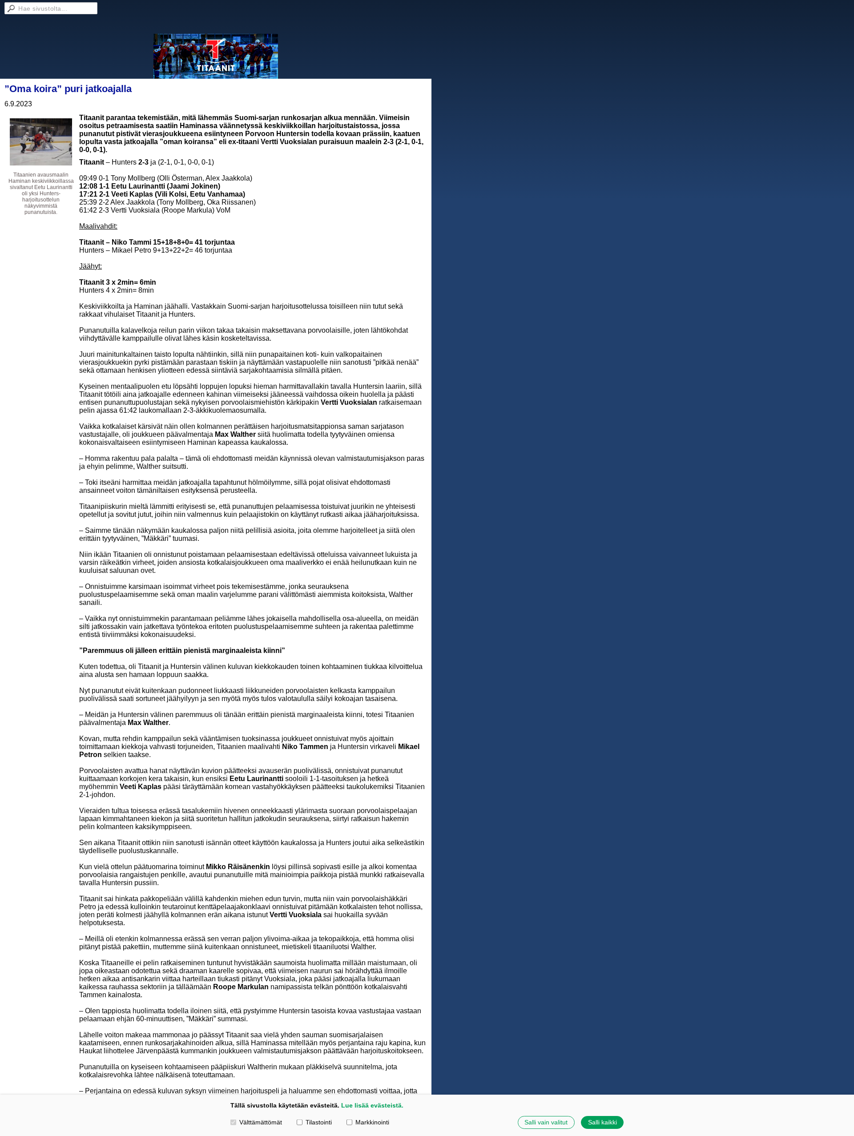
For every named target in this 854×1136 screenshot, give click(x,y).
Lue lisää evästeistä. (372, 1105)
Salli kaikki (602, 1122)
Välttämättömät (260, 1122)
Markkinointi (372, 1122)
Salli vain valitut (546, 1122)
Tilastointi (319, 1122)
